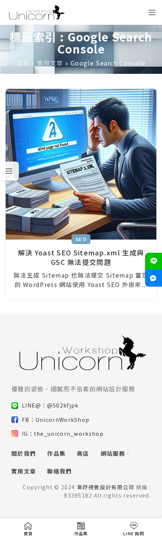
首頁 (23, 62)
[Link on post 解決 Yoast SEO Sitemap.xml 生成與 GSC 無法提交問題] (81, 164)
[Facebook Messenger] (153, 278)
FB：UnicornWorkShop (55, 419)
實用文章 (50, 62)
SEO (81, 239)
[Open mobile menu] (152, 12)
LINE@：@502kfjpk (50, 405)
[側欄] (9, 171)
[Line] (153, 261)
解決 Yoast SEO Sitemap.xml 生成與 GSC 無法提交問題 (81, 257)
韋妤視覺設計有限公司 (105, 487)
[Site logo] (36, 11)
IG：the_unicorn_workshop (63, 433)
